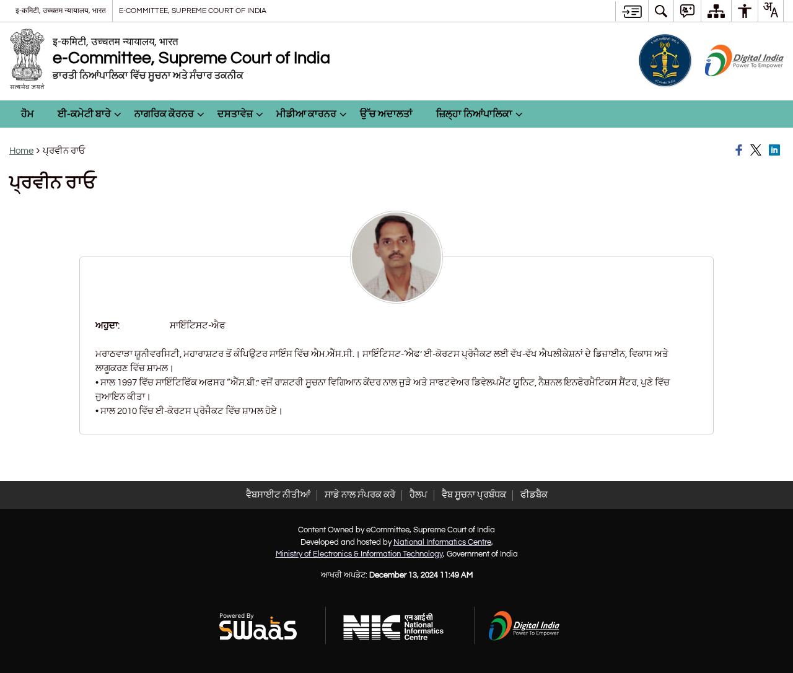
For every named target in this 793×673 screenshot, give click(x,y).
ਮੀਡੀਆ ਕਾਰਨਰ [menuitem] (306, 114)
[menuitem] (661, 11)
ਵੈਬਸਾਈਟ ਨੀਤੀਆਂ (278, 494)
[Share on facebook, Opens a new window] (741, 150)
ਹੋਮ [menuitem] (27, 114)
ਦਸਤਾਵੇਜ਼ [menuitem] (235, 114)
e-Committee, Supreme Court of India (192, 10)
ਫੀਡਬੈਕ (534, 494)
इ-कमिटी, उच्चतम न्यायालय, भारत (60, 10)
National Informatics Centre (442, 542)
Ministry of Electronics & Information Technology (359, 554)
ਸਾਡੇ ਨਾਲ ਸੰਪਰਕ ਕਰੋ (360, 494)
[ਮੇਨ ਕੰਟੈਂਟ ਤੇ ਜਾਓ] (631, 11)
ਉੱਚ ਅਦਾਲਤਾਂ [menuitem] (386, 114)
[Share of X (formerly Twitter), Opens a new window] (757, 150)
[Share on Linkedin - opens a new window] (776, 150)
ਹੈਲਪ (418, 494)
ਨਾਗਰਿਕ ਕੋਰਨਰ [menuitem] (164, 114)
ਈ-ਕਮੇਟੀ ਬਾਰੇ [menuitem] (84, 114)
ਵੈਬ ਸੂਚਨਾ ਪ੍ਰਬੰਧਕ (474, 494)
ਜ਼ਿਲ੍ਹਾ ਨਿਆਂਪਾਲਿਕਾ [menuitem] (474, 114)
